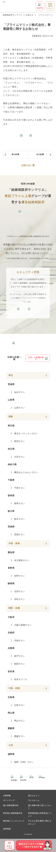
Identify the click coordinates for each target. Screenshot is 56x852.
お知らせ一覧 (28, 165)
